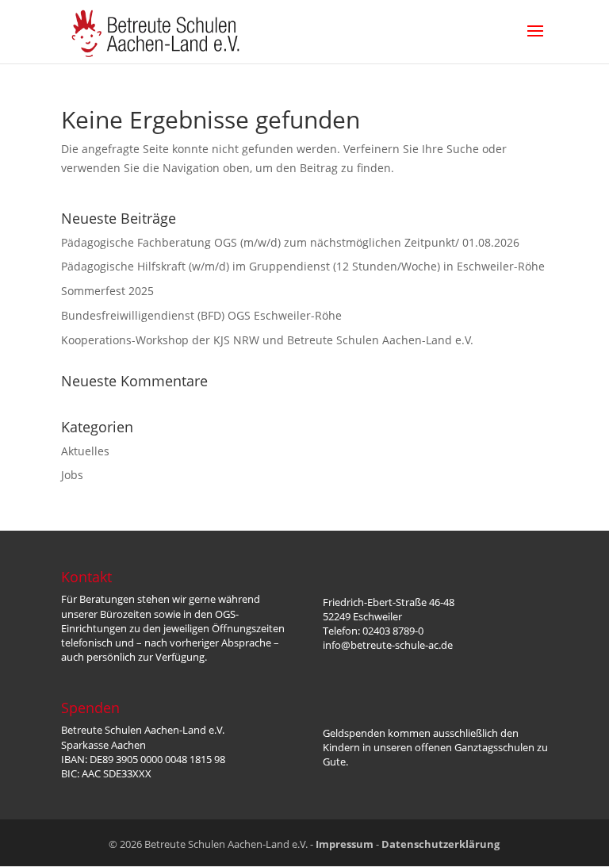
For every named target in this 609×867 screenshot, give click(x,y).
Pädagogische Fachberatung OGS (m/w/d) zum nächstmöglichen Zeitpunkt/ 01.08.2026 (290, 242)
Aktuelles (85, 450)
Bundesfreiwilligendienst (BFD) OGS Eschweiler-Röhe (201, 315)
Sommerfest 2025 (107, 290)
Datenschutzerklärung (440, 844)
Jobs (72, 474)
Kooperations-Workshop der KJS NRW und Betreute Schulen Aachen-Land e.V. (267, 339)
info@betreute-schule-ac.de (388, 645)
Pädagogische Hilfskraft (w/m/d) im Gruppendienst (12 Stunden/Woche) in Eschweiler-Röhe (303, 266)
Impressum (344, 844)
